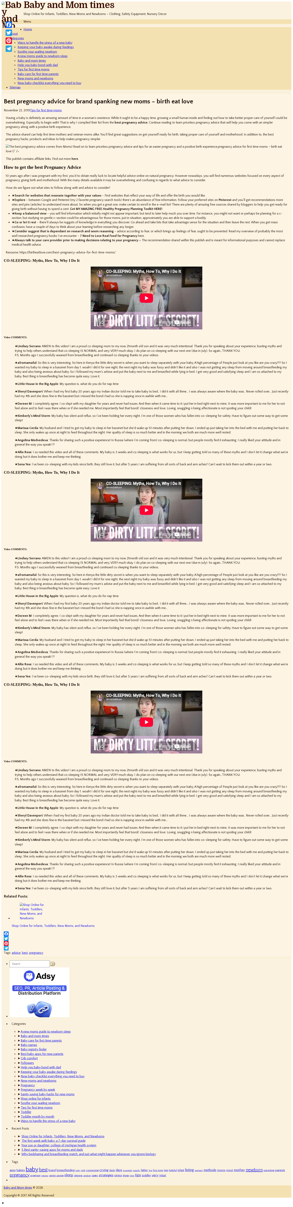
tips (138, 1175)
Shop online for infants (36, 1098)
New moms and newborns (35, 78)
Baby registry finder (34, 1049)
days (119, 1170)
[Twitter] (146, 938)
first (150, 1170)
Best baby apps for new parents (42, 1054)
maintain (199, 1170)
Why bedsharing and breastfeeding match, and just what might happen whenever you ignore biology (88, 1154)
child (83, 1170)
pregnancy (36, 953)
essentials (127, 1170)
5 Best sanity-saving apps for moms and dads (52, 1150)
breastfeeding (66, 1170)
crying (103, 1170)
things (126, 1175)
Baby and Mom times (69, 5)
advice (16, 953)
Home (28, 29)
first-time (158, 1170)
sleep (68, 1175)
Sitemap (15, 87)
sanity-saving (56, 1175)
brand (52, 1170)
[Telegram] (146, 948)
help (166, 1170)
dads (112, 1170)
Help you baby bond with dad (38, 65)
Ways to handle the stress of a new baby (45, 42)
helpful (173, 1170)
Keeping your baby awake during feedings (46, 47)
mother (239, 1170)
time (132, 1175)
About (14, 34)
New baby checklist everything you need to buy (49, 83)
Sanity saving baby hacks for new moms (48, 1094)
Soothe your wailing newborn (37, 51)
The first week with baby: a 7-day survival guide (54, 1141)
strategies (106, 1175)
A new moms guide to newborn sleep (43, 56)
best (25, 953)
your (162, 1175)
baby (32, 1169)
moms (221, 1170)
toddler (146, 1175)
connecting (92, 1170)
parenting (269, 1170)
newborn (254, 1169)
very (155, 1175)
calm (78, 1170)
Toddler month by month (37, 1116)
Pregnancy (28, 1085)
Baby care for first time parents (38, 74)
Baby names (29, 1045)
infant (181, 1170)
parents (280, 1170)
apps (13, 1170)
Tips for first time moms (33, 69)
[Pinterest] (146, 943)
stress (118, 1175)
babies (21, 1170)
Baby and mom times (32, 60)
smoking (87, 1175)
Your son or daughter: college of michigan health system (58, 1145)
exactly (136, 1170)
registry (44, 1175)
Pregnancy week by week (38, 1089)
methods (210, 1170)
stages (94, 1175)
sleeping (78, 1175)
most (229, 1170)
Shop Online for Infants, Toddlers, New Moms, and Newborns (63, 1136)
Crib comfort (29, 1058)
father (144, 1170)
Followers (27, 1063)
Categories (17, 38)
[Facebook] (146, 933)
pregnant (35, 1175)
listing (189, 1170)
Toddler (26, 1112)
